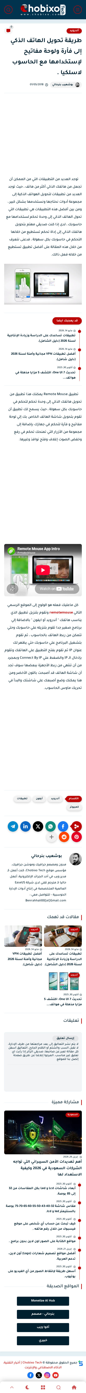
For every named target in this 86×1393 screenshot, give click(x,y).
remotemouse (61, 613)
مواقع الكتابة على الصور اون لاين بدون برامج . (42, 1241)
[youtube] (55, 1375)
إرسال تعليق (65, 1038)
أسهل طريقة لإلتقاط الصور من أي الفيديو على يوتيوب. (42, 1274)
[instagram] (47, 1375)
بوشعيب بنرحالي (62, 84)
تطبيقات (22, 799)
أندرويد (74, 30)
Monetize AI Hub (43, 1301)
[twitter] (39, 1375)
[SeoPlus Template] (80, 1363)
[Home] (74, 1387)
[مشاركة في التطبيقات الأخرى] (51, 837)
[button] (63, 826)
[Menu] (43, 1387)
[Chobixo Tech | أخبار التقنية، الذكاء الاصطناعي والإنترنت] (43, 10)
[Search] (58, 1387)
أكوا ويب (43, 1327)
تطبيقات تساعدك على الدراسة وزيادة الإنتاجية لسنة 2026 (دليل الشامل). (41, 338)
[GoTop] (12, 1387)
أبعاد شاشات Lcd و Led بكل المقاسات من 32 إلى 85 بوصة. (42, 1191)
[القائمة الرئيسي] (77, 9)
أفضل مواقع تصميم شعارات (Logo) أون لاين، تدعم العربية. (42, 1256)
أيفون (39, 799)
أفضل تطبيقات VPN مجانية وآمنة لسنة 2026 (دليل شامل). (43, 357)
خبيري (43, 1340)
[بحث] (8, 9)
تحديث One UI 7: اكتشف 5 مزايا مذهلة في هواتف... (45, 375)
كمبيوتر (74, 807)
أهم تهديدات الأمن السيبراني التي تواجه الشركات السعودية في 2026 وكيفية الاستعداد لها (47, 1168)
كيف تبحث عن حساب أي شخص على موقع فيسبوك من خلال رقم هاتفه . (45, 1226)
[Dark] (27, 1387)
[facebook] (30, 1375)
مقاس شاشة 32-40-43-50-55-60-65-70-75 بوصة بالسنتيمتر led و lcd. (41, 1209)
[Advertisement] (43, 139)
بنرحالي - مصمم (43, 1314)
